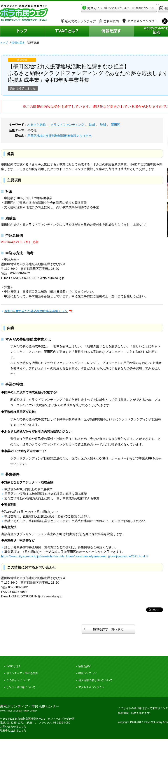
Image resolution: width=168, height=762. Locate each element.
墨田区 (115, 124)
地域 (103, 124)
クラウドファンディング (67, 124)
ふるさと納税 (36, 124)
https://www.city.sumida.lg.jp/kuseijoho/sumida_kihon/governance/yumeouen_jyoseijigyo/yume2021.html (73, 556)
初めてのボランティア (80, 21)
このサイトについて (18, 680)
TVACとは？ (13, 666)
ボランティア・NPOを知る (22, 673)
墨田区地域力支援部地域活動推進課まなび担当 (59, 135)
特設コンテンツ (87, 673)
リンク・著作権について (20, 687)
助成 (92, 124)
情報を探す (18, 42)
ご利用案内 (111, 21)
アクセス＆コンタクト (91, 687)
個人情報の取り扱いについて (95, 680)
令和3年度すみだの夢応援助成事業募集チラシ (36, 311)
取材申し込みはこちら (13, 730)
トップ (4, 42)
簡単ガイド (121, 8)
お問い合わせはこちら (13, 726)
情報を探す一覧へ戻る (108, 629)
